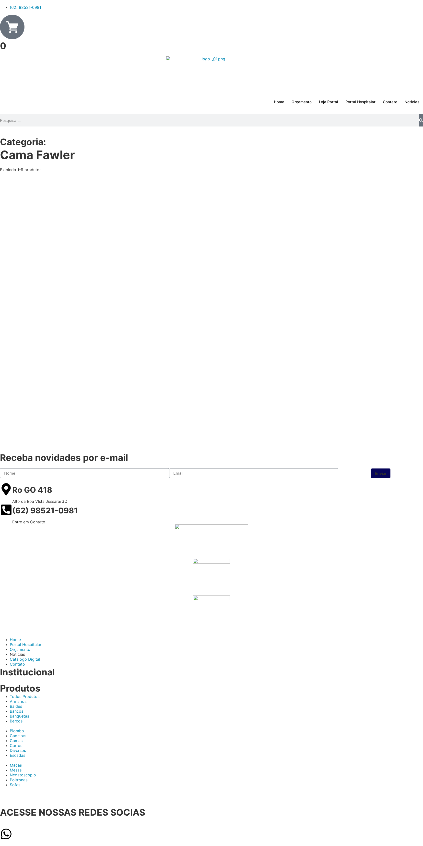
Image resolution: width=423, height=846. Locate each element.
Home (279, 102)
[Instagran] (211, 804)
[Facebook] (211, 794)
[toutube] (211, 799)
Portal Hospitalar (360, 102)
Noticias (412, 102)
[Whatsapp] (6, 834)
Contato (390, 102)
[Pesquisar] (421, 120)
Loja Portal (328, 102)
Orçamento (302, 102)
